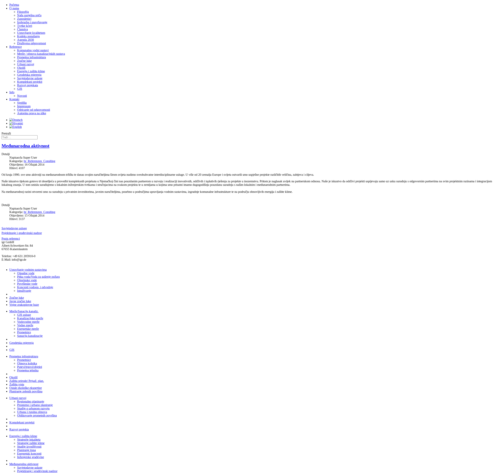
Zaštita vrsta (16, 384)
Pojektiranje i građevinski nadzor (37, 471)
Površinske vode (27, 283)
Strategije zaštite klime (31, 443)
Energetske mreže (28, 328)
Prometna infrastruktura (23, 356)
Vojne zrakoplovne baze (24, 304)
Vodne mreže (25, 325)
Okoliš (13, 377)
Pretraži (6, 133)
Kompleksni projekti (21, 422)
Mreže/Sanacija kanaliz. (24, 311)
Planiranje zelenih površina (25, 391)
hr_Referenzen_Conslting (39, 161)
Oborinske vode (27, 280)
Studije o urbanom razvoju (33, 408)
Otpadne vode (25, 273)
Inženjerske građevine (30, 457)
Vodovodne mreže (28, 321)
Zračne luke (16, 297)
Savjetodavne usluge (29, 467)
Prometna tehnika (28, 370)
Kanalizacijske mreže (30, 318)
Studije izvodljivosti (29, 446)
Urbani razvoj (17, 398)
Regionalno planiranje (30, 401)
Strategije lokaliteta (28, 439)
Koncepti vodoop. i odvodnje (35, 287)
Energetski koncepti (29, 453)
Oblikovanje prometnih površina (37, 415)
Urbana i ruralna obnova (32, 412)
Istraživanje (24, 290)
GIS (11, 349)
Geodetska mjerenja (21, 342)
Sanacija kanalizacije (30, 335)
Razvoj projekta (19, 429)
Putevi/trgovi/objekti (29, 367)
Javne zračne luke (20, 301)
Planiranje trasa (26, 450)
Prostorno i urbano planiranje (35, 405)
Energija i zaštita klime (23, 436)
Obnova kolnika (27, 363)
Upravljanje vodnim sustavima (28, 269)
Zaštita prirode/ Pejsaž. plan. (26, 381)
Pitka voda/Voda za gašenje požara (38, 276)
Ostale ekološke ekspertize (25, 388)
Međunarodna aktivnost (25, 145)
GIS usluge (24, 314)
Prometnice (24, 332)
